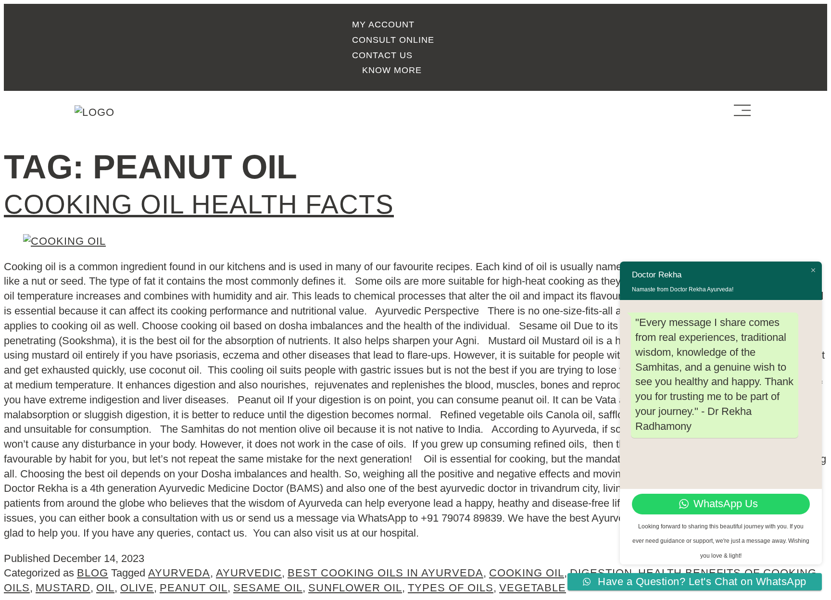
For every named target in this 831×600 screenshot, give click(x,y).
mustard (63, 588)
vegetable (532, 588)
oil (105, 588)
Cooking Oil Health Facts (199, 204)
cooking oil (526, 573)
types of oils (450, 588)
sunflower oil (355, 588)
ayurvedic (249, 573)
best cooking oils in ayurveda (385, 573)
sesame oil (267, 588)
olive (137, 588)
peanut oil (193, 588)
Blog (92, 573)
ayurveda (179, 573)
